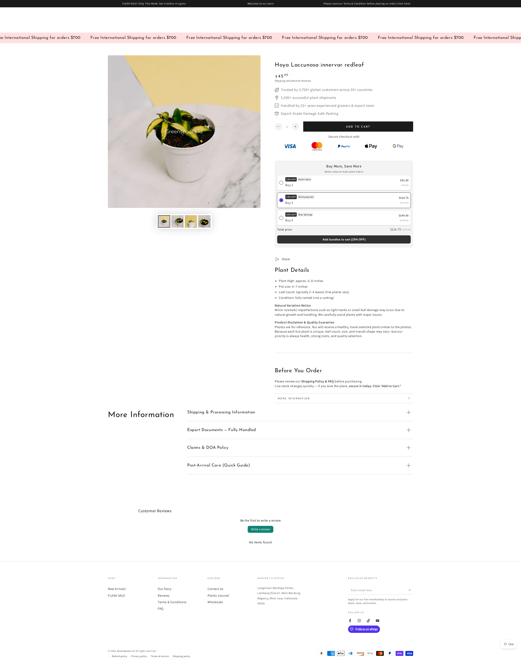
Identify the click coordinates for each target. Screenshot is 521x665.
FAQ (161, 608)
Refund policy (119, 656)
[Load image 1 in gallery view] (164, 221)
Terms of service (160, 656)
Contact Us (215, 589)
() (344, 239)
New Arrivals (117, 589)
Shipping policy (181, 656)
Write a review (260, 529)
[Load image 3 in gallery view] (191, 221)
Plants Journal (218, 595)
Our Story (164, 589)
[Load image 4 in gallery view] (204, 221)
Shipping (280, 80)
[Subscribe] (410, 589)
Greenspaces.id (125, 650)
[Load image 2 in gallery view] (177, 221)
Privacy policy (139, 656)
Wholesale (215, 602)
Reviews (164, 595)
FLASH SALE (116, 595)
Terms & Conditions (172, 602)
